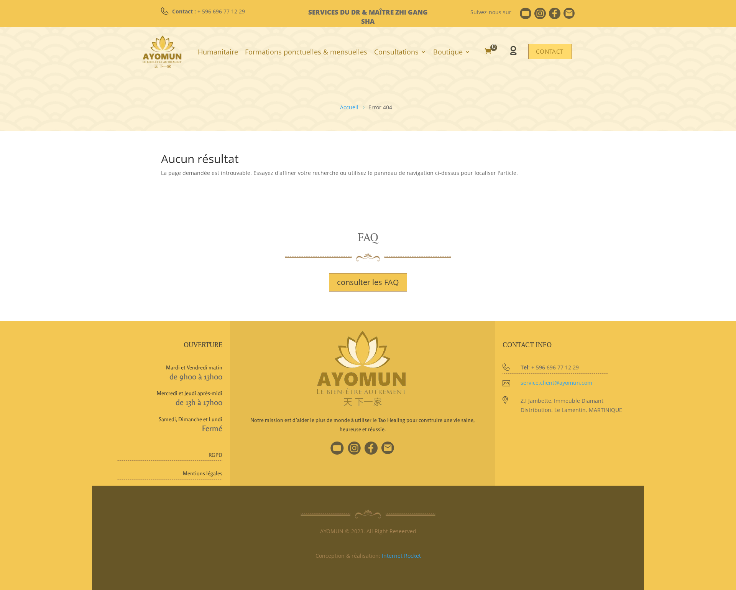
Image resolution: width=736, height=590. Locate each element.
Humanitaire (218, 51)
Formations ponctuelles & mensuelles (306, 51)
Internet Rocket (401, 555)
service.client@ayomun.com (556, 382)
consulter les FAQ (368, 282)
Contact (550, 51)
